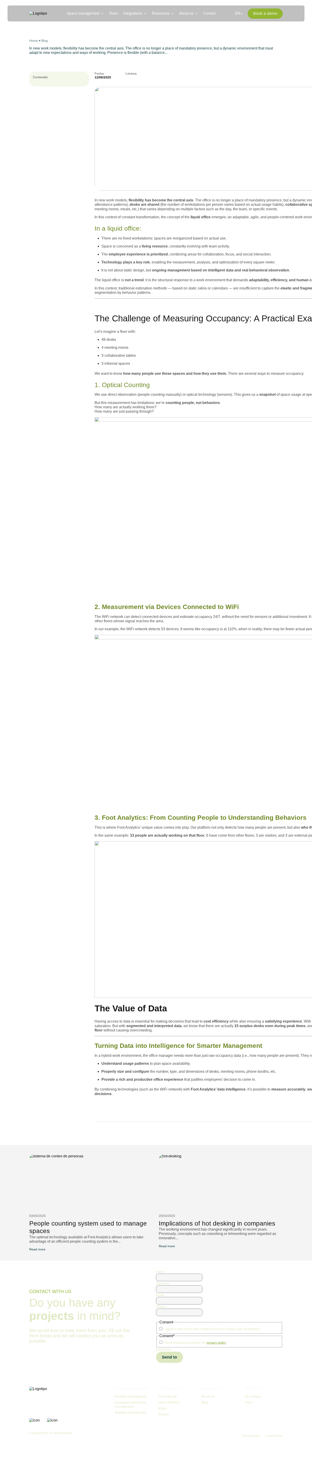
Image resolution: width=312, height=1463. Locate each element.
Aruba (162, 1408)
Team (113, 13)
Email (160, 1295)
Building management (130, 1412)
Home (33, 40)
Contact (209, 13)
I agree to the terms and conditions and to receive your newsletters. (212, 1329)
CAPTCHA (163, 1349)
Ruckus (163, 1414)
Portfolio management (131, 1396)
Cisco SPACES (168, 1402)
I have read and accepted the (194, 1342)
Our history (253, 1396)
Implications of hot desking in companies (217, 1223)
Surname (162, 1283)
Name (160, 1271)
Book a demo (265, 13)
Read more (37, 1249)
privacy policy (216, 1342)
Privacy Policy (251, 1435)
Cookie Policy (274, 1435)
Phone (160, 1306)
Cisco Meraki (167, 1396)
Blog (44, 40)
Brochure (208, 1396)
